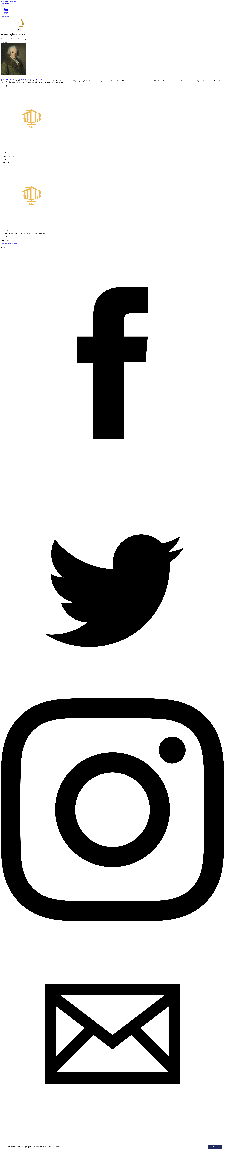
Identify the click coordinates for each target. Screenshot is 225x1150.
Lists (14, 1)
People (6, 1)
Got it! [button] (215, 1147)
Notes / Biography (6, 79)
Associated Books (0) (31, 79)
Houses (11, 1)
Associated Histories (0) (17, 79)
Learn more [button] (56, 1147)
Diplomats (14, 243)
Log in (2, 3)
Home (2, 1)
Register (7, 3)
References (40, 79)
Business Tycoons (6, 243)
